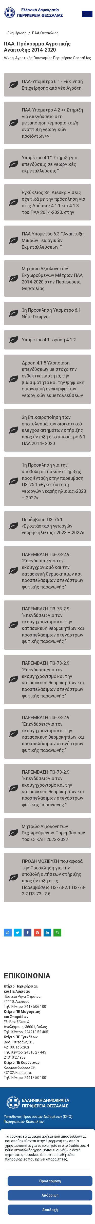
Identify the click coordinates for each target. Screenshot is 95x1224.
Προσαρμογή (50, 1181)
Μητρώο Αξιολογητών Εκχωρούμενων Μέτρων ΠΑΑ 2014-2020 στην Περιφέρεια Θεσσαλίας (52, 278)
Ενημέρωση (17, 33)
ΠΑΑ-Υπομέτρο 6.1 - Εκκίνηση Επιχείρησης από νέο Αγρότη (52, 85)
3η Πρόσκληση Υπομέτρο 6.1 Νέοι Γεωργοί (51, 313)
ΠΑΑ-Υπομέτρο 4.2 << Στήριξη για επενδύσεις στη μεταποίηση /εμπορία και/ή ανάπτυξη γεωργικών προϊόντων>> (52, 123)
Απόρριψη (50, 1195)
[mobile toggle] (87, 14)
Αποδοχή (50, 1210)
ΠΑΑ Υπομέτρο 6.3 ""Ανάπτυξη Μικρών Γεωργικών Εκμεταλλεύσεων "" (53, 240)
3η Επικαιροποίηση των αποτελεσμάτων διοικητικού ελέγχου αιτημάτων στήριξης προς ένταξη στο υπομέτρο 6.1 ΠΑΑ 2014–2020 (53, 430)
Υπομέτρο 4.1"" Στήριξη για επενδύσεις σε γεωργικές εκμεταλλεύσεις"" (49, 164)
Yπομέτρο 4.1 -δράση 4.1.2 (49, 339)
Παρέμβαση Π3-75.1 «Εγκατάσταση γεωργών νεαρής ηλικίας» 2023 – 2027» (53, 526)
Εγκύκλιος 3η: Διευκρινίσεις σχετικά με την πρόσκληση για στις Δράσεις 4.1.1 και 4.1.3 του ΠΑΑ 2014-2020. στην (53, 202)
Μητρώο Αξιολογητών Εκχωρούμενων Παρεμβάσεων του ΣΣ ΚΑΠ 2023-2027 (53, 833)
